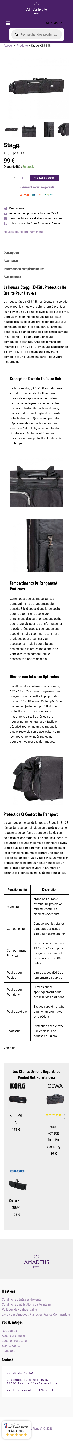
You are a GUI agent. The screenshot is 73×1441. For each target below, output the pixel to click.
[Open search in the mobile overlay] (36, 34)
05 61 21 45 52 (52, 23)
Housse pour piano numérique (23, 232)
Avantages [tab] (11, 260)
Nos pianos (9, 1331)
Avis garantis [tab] (12, 277)
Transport (8, 1351)
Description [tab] (11, 253)
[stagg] (13, 146)
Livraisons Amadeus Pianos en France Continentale (36, 1314)
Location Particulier (15, 1341)
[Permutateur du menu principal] (8, 23)
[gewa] (55, 1086)
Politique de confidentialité (19, 1309)
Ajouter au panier (44, 177)
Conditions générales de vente (21, 1299)
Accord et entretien (14, 1336)
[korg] (17, 1086)
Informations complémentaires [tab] (24, 269)
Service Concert (12, 1346)
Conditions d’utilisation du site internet (27, 1304)
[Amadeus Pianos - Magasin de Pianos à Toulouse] (36, 1261)
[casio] (17, 1171)
